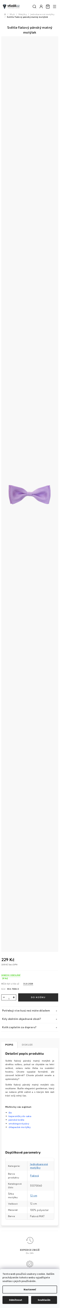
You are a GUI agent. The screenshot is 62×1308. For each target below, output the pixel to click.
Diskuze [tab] (27, 1044)
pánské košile (16, 1119)
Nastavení (30, 1289)
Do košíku (38, 997)
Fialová (34, 1175)
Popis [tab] (9, 1044)
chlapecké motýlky (20, 1127)
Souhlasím (44, 1300)
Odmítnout (15, 1300)
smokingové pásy (19, 1123)
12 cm (33, 1195)
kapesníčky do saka (20, 1116)
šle (10, 1112)
